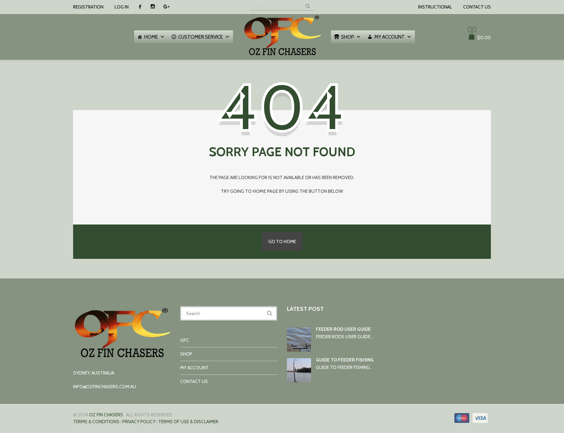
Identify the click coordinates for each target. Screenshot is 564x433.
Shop (347, 37)
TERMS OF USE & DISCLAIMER (188, 422)
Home (151, 37)
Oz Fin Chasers (106, 415)
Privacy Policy (138, 422)
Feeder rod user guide (343, 329)
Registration (88, 7)
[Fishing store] (282, 56)
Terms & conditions (96, 422)
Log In (122, 7)
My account (389, 37)
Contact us (477, 7)
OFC (184, 340)
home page (265, 191)
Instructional (435, 7)
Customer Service (200, 37)
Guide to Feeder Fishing (345, 360)
